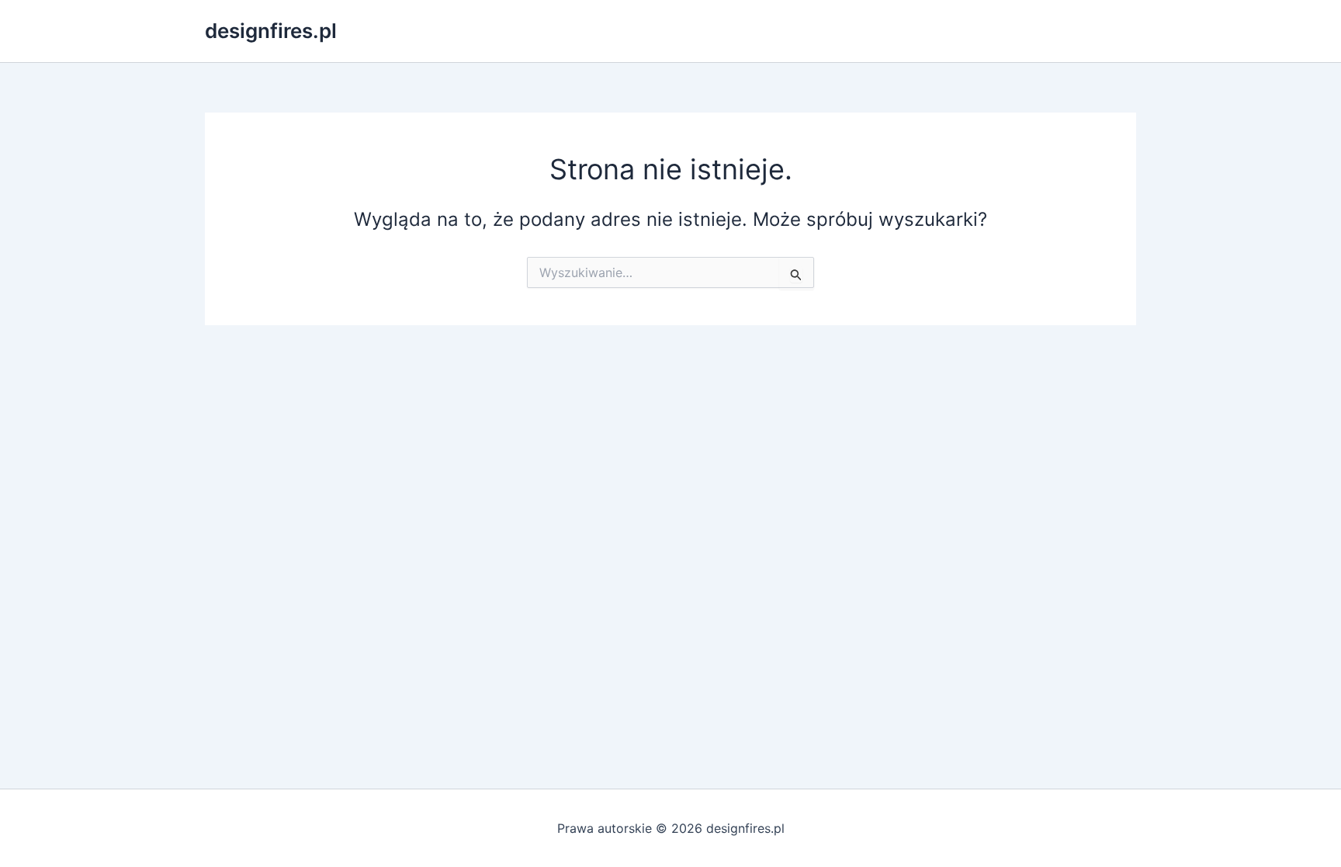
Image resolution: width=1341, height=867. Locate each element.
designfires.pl (271, 31)
